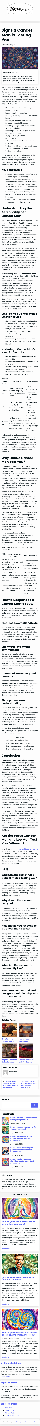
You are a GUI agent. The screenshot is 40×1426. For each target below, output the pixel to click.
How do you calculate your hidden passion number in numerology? (21, 1138)
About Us (8, 1408)
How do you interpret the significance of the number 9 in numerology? (23, 1161)
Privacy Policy (10, 1413)
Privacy (18, 1422)
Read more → (7, 1249)
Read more (5, 1376)
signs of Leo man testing (28, 849)
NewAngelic (10, 1422)
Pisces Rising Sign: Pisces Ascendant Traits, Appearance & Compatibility (10, 1084)
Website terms (26, 1422)
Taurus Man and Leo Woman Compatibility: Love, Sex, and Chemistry (29, 1084)
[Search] (34, 1105)
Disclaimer (35, 1422)
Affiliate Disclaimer (12, 1415)
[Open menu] (20, 18)
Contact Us (9, 1410)
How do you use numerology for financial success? (23, 1128)
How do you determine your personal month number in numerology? (21, 1150)
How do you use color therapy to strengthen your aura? (23, 1119)
